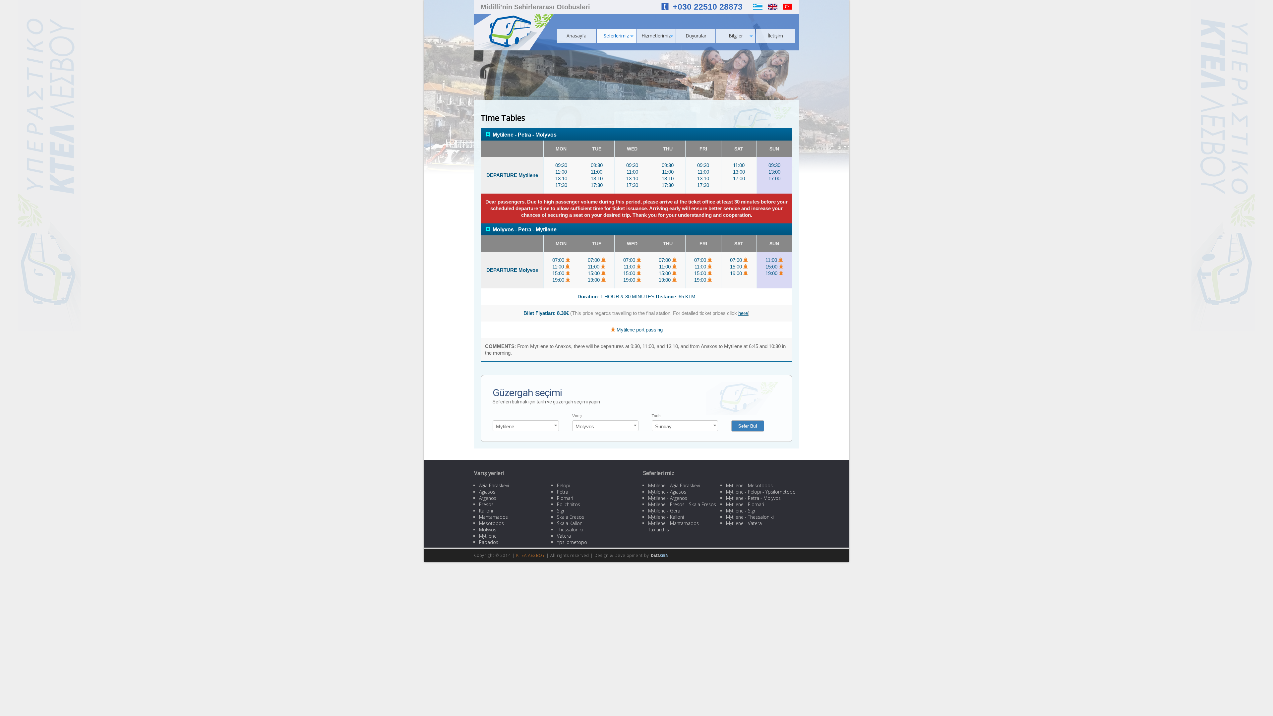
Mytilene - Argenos (667, 498)
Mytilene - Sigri (741, 510)
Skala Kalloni (570, 523)
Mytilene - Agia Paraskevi (674, 485)
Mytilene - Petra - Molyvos (753, 498)
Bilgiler (736, 35)
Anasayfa (576, 35)
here (743, 313)
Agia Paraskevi (494, 485)
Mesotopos (491, 523)
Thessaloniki (570, 529)
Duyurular (696, 35)
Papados (488, 542)
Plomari (565, 498)
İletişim (775, 35)
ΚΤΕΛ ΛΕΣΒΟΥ (530, 555)
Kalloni (486, 510)
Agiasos (487, 492)
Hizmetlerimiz (656, 35)
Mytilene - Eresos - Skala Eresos (682, 504)
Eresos (486, 504)
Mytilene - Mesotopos (749, 485)
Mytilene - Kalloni (666, 517)
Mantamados (493, 517)
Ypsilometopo (572, 542)
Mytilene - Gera (664, 510)
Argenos (487, 498)
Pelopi (563, 485)
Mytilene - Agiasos (667, 492)
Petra (562, 492)
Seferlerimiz (616, 35)
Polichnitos (568, 504)
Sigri (561, 510)
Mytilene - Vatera (744, 523)
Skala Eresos (570, 517)
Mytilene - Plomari (745, 504)
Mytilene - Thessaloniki (750, 517)
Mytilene (488, 536)
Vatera (564, 536)
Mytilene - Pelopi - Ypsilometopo (761, 492)
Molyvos (487, 529)
